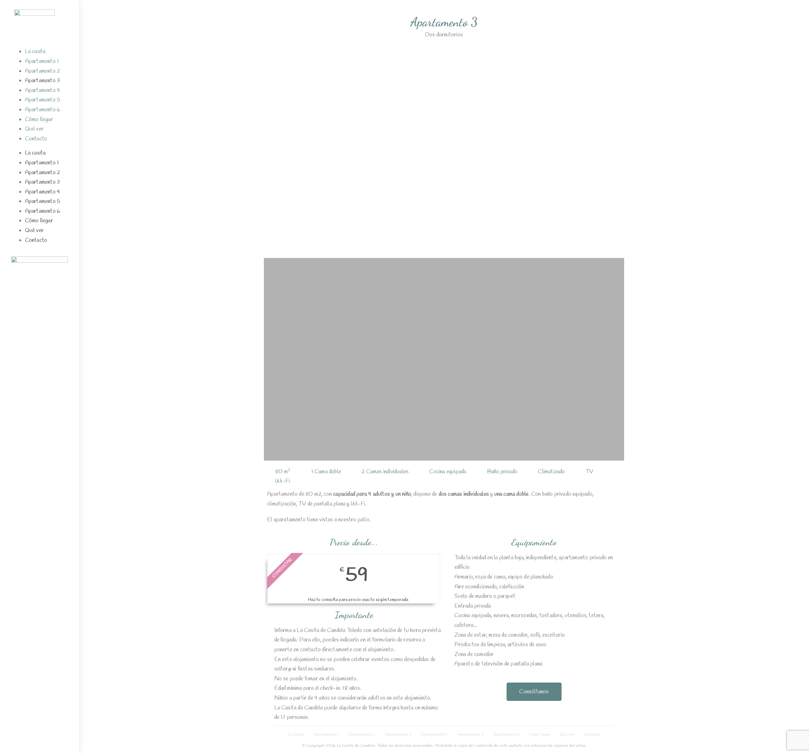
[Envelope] (56, 281)
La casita (35, 51)
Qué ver (34, 129)
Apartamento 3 (42, 80)
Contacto (36, 139)
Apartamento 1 (42, 61)
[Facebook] (22, 281)
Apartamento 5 (43, 100)
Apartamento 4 (42, 90)
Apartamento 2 (42, 71)
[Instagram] (39, 281)
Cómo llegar (39, 119)
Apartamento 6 (43, 109)
